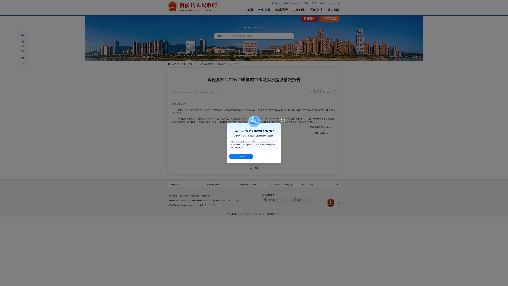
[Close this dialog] (283, 120)
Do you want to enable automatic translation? (255, 136)
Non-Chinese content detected (254, 130)
